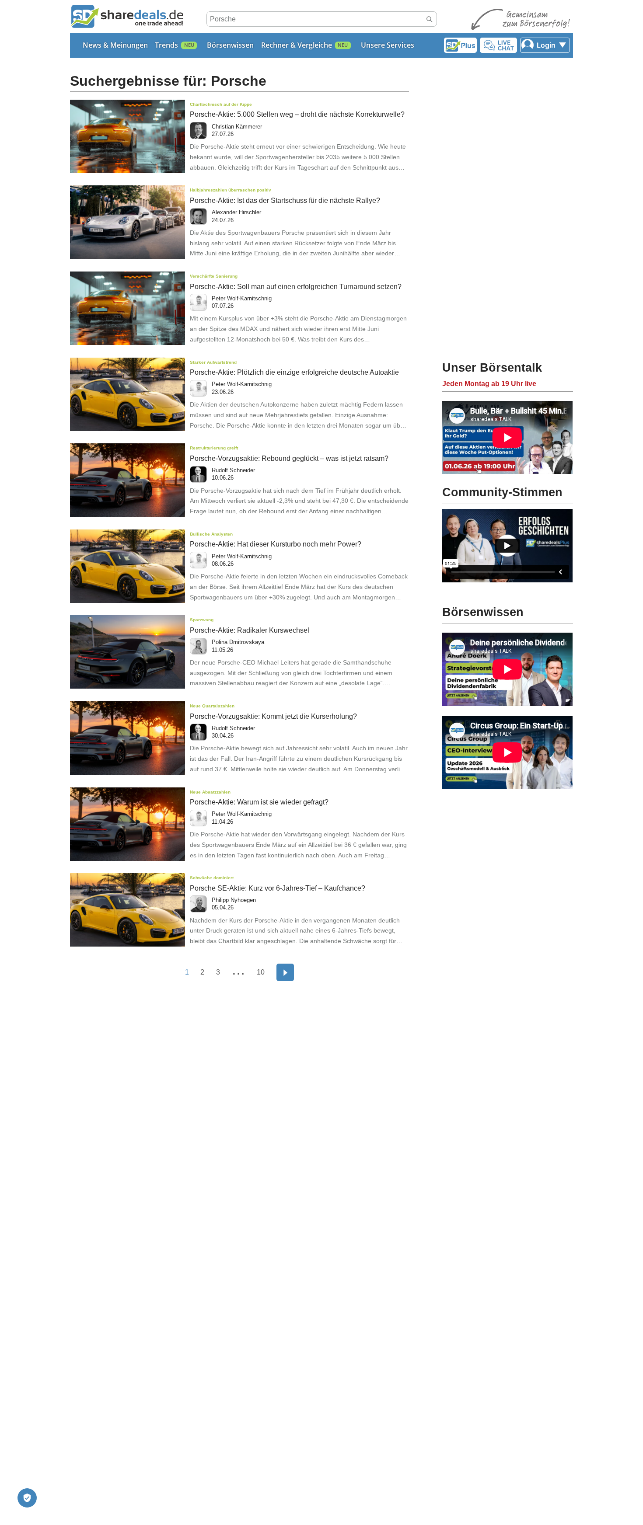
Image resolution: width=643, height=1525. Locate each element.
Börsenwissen (230, 45)
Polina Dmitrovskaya (238, 642)
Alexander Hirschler (236, 212)
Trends (166, 45)
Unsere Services (387, 45)
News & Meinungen (115, 45)
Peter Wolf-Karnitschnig (242, 298)
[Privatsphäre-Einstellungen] (27, 1498)
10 (261, 972)
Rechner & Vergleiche (296, 45)
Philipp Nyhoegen (234, 900)
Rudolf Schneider (233, 470)
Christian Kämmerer (237, 126)
